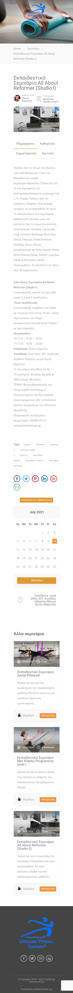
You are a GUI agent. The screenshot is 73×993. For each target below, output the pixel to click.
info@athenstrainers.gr (27, 425)
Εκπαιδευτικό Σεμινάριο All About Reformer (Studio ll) (35, 845)
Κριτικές (48, 153)
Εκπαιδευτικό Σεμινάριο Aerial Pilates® (35, 673)
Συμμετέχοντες (26, 153)
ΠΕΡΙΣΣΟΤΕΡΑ (48, 715)
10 (54, 541)
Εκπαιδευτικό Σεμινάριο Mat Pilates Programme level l (35, 761)
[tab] (25, 144)
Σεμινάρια (33, 48)
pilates (27, 444)
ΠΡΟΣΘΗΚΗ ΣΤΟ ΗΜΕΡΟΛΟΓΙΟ (36, 500)
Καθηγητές (47, 143)
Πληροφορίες (25, 143)
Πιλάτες (24, 455)
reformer (40, 444)
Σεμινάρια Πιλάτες (34, 460)
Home (17, 48)
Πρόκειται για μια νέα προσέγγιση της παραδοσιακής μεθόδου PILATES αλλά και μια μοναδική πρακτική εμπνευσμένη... (36, 693)
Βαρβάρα (28, 715)
